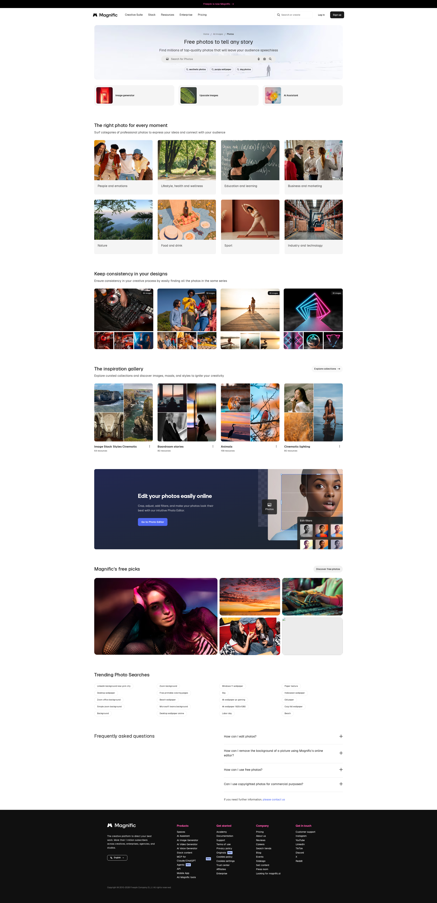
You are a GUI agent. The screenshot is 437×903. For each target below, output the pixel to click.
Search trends (263, 848)
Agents (183, 864)
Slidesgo (260, 861)
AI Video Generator (187, 844)
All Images (218, 34)
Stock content (184, 852)
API (179, 868)
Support (220, 840)
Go (101, 647)
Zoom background (168, 686)
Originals (224, 852)
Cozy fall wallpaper (294, 706)
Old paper (289, 699)
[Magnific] (121, 826)
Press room (262, 869)
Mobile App (183, 873)
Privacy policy (224, 848)
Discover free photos (328, 569)
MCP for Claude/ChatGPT (193, 858)
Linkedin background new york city (113, 686)
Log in (321, 14)
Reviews (260, 840)
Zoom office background (109, 699)
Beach (288, 713)
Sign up (337, 14)
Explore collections (325, 368)
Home (206, 34)
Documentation (224, 835)
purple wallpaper (223, 69)
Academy (221, 831)
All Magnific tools (186, 877)
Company (262, 825)
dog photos (245, 69)
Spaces (181, 831)
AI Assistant (183, 835)
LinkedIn (300, 844)
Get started (223, 825)
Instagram (301, 835)
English (117, 857)
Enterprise (221, 873)
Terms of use (223, 844)
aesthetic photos (197, 69)
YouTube (300, 840)
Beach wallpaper (168, 699)
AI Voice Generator (187, 848)
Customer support (305, 831)
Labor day (227, 713)
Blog (258, 852)
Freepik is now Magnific (216, 3)
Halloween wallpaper (295, 693)
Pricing (202, 15)
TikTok (299, 848)
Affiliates (221, 869)
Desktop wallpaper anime (172, 713)
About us (261, 835)
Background (103, 713)
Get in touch (303, 825)
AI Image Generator (187, 840)
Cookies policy (224, 856)
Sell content (262, 865)
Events (259, 856)
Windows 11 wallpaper (232, 686)
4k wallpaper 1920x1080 (234, 706)
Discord (300, 852)
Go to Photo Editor (152, 522)
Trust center (223, 865)
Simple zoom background (109, 706)
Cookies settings (225, 861)
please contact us (274, 799)
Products (182, 825)
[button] (117, 858)
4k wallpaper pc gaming (233, 699)
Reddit (299, 861)
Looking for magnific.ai (268, 873)
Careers (260, 844)
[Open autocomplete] (166, 59)
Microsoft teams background (174, 706)
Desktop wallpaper (106, 693)
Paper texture (291, 686)
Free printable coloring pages (174, 693)
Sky (223, 693)
